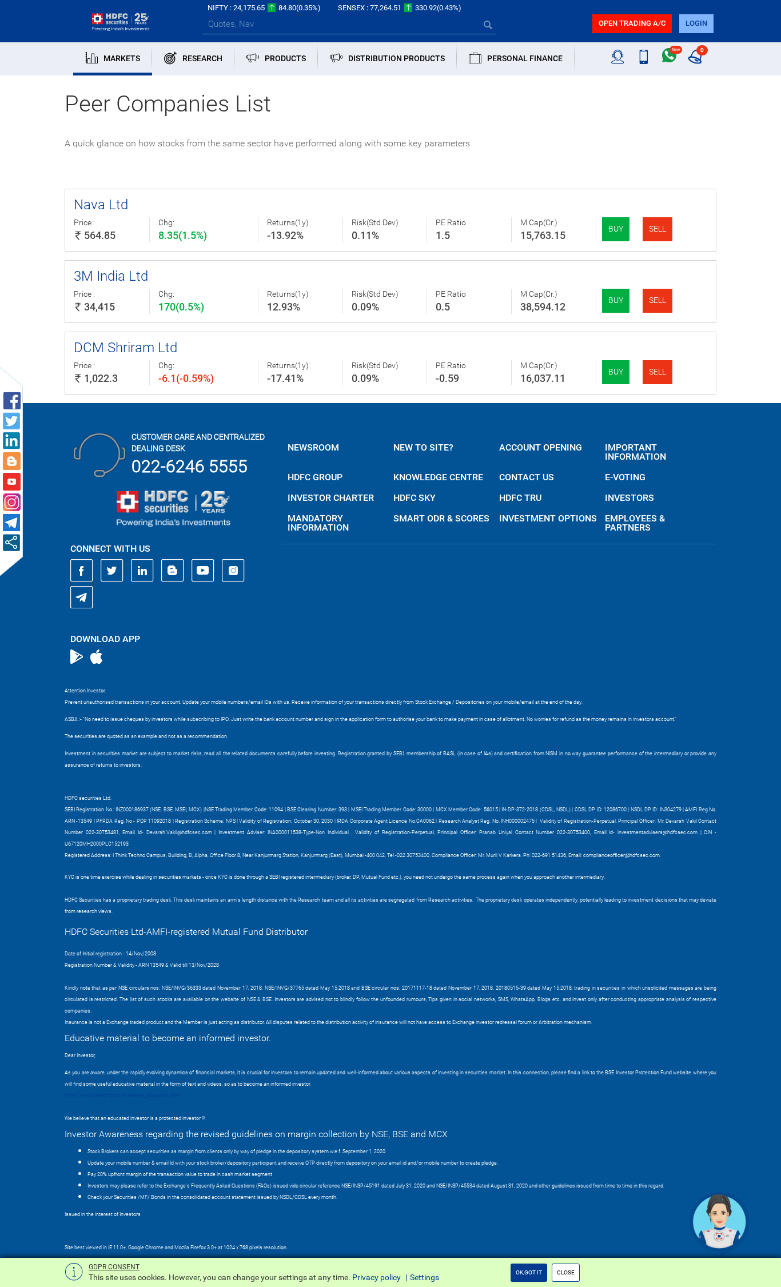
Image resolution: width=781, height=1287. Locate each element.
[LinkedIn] (142, 570)
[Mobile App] (643, 57)
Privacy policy (376, 1277)
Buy (615, 228)
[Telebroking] (618, 57)
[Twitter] (112, 570)
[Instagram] (233, 570)
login (696, 23)
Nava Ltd (101, 205)
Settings (424, 1277)
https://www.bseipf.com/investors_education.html (122, 1095)
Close (566, 1272)
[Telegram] (81, 596)
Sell (657, 228)
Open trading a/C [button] (632, 23)
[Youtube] (203, 570)
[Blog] (172, 570)
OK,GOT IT (529, 1272)
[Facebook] (81, 570)
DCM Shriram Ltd (125, 347)
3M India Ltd (111, 276)
